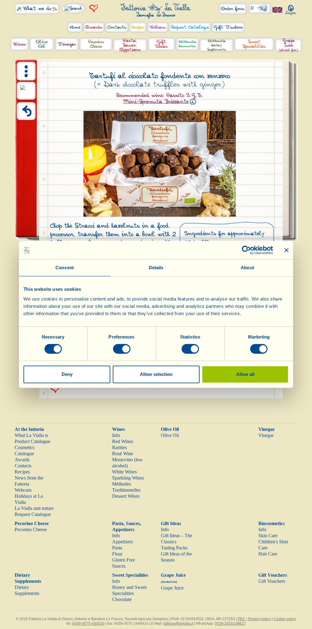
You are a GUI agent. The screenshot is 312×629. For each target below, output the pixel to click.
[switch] (121, 349)
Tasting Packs (174, 547)
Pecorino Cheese (32, 523)
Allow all (245, 374)
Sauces (119, 566)
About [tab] (247, 267)
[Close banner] (286, 250)
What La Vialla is (31, 435)
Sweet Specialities (130, 575)
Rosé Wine (122, 453)
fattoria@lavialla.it (178, 623)
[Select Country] (277, 9)
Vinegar (266, 429)
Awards (22, 459)
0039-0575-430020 (88, 623)
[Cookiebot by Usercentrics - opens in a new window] (246, 250)
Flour (117, 553)
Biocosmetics (271, 523)
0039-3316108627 (230, 623)
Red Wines (122, 441)
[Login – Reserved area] (291, 8)
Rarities (119, 447)
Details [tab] (156, 267)
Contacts (23, 465)
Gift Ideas (171, 523)
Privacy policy (259, 619)
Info (116, 435)
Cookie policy (285, 619)
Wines (118, 429)
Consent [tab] (64, 267)
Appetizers (122, 541)
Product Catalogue (32, 441)
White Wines (124, 471)
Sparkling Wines (128, 477)
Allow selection (156, 374)
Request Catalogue (33, 514)
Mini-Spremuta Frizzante (156, 101)
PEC (241, 619)
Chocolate (122, 599)
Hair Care (267, 553)
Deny (67, 374)
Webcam (23, 490)
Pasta (117, 547)
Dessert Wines (126, 496)
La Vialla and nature (34, 508)
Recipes (22, 471)
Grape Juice (172, 587)
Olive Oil (170, 429)
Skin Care (268, 535)
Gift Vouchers (272, 575)
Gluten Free (123, 559)
